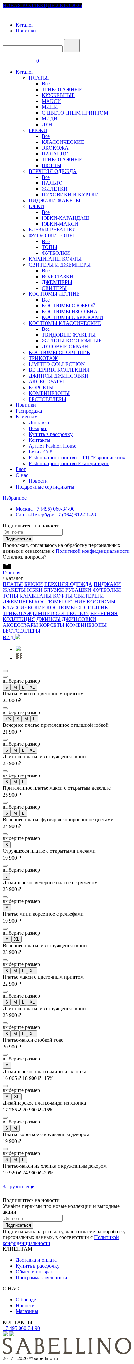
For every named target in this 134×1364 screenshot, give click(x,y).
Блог (21, 469)
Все (46, 83)
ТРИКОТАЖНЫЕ (62, 89)
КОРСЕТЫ (41, 387)
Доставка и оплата (36, 1260)
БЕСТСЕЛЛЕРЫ (47, 399)
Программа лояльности (41, 1277)
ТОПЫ (49, 247)
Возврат (38, 428)
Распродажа (29, 411)
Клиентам (27, 416)
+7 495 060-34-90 (21, 1328)
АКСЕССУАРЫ (46, 381)
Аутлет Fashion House (52, 446)
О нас (22, 475)
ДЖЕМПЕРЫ (57, 282)
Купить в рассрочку (51, 434)
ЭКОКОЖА (55, 148)
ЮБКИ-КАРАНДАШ (65, 218)
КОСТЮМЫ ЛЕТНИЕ (54, 294)
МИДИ (50, 118)
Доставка (39, 422)
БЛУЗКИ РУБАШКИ (52, 229)
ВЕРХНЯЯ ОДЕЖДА (53, 171)
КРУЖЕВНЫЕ (58, 95)
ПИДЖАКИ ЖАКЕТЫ (54, 200)
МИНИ (50, 107)
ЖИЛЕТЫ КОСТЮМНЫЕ (72, 340)
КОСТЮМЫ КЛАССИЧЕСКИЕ (65, 323)
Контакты (39, 440)
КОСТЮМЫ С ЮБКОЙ (69, 305)
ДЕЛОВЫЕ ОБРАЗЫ (65, 346)
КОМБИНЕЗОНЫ (49, 393)
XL (32, 687)
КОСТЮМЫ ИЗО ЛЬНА (70, 311)
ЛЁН (47, 124)
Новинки (26, 30)
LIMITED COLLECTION (57, 364)
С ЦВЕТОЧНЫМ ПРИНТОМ (75, 113)
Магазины (27, 1311)
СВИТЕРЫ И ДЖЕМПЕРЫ (60, 264)
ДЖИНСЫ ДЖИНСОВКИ (58, 375)
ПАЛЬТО (52, 183)
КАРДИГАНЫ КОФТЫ (55, 259)
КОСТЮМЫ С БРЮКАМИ (72, 317)
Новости (38, 481)
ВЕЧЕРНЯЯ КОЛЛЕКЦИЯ (59, 370)
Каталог (25, 25)
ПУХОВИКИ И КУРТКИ (70, 194)
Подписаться (18, 539)
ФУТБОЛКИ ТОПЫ (51, 235)
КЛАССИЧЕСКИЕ (63, 142)
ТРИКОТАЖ (43, 358)
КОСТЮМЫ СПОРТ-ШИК (59, 352)
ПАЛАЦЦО (55, 153)
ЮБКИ (36, 206)
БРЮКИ (38, 130)
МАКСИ (51, 101)
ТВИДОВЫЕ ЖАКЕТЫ (69, 335)
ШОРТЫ (51, 165)
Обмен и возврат (34, 1271)
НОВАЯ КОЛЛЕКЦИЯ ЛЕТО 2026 (42, 5)
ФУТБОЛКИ (56, 253)
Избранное (15, 498)
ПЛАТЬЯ (39, 78)
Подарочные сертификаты (45, 487)
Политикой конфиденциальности (93, 551)
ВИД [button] (9, 637)
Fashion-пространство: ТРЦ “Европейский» (77, 457)
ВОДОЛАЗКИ (58, 276)
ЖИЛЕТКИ (55, 189)
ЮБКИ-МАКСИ (60, 224)
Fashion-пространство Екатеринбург (69, 463)
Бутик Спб (40, 451)
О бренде (26, 1299)
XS (8, 718)
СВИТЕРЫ (54, 288)
